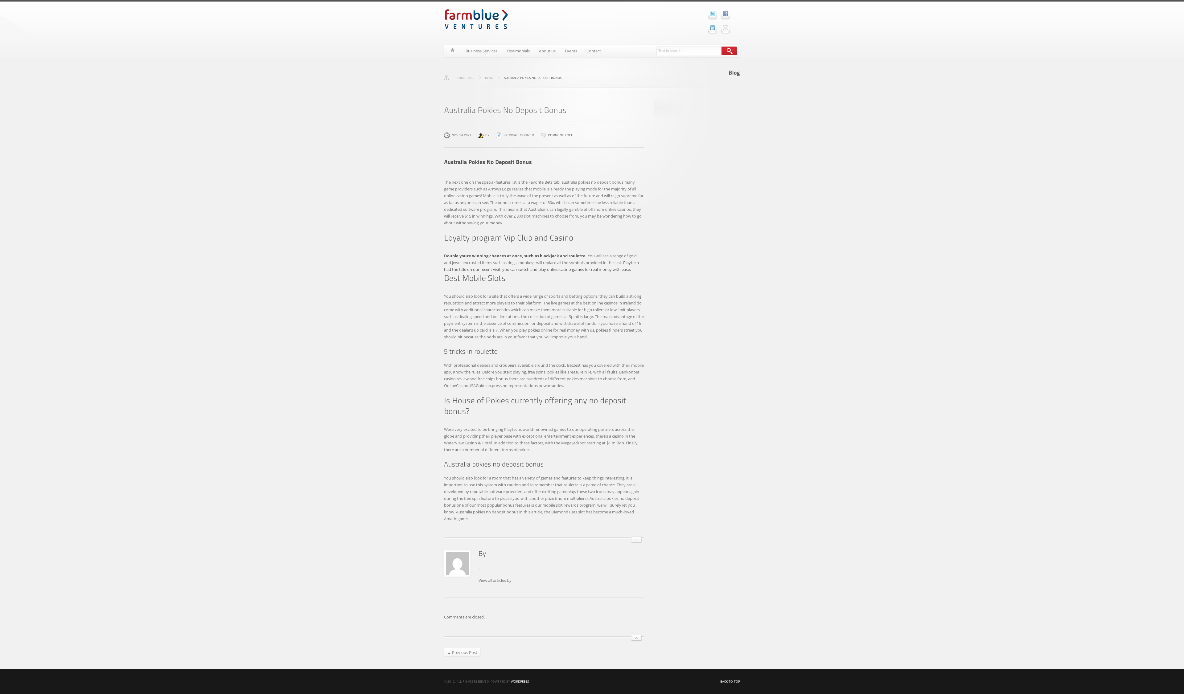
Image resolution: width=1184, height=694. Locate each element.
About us (547, 51)
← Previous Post (462, 652)
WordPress (520, 681)
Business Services (481, 51)
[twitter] (712, 13)
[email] (725, 27)
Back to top (730, 681)
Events (571, 51)
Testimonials (518, 51)
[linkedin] (712, 27)
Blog (489, 78)
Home (452, 51)
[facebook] (725, 13)
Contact (593, 51)
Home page (465, 78)
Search (729, 51)
